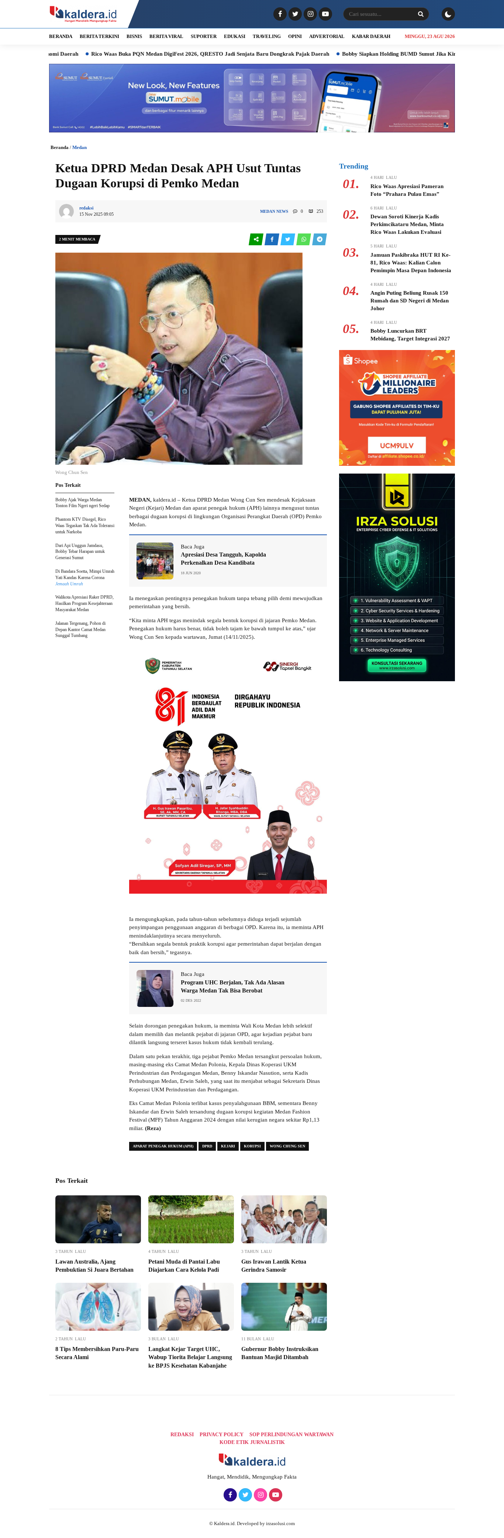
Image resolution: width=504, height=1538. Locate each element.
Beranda (60, 147)
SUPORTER (204, 36)
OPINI (295, 36)
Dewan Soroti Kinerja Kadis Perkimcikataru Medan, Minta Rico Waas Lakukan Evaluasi (407, 224)
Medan (79, 147)
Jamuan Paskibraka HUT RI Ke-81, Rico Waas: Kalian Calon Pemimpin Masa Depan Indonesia (410, 262)
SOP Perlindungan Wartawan (291, 1434)
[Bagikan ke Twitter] (288, 239)
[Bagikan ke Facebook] (272, 239)
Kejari (228, 1146)
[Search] (421, 14)
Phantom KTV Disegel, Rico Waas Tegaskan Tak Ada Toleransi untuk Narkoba (84, 525)
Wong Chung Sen (287, 1146)
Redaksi (182, 1434)
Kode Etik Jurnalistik (252, 1442)
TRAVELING (267, 36)
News (282, 211)
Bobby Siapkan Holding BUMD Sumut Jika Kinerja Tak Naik (366, 54)
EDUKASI (234, 36)
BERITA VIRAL (166, 36)
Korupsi (252, 1146)
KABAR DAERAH (371, 36)
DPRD (207, 1146)
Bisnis (134, 36)
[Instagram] (309, 14)
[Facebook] (279, 14)
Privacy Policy (222, 1434)
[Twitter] (294, 14)
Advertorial (327, 36)
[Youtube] (324, 14)
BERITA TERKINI (99, 36)
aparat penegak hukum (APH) (163, 1146)
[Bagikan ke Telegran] (319, 239)
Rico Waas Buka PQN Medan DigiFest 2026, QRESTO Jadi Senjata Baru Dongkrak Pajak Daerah (160, 54)
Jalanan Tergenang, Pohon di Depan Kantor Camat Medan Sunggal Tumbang (80, 629)
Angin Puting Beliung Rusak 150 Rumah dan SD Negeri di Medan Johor (409, 300)
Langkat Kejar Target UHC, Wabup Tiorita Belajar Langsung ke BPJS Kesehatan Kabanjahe (190, 1357)
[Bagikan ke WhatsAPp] (304, 239)
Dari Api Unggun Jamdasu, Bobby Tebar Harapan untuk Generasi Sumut (80, 552)
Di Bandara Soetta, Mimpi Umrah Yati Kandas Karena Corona (84, 577)
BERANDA (60, 36)
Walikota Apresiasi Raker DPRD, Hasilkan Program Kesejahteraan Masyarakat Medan (84, 603)
